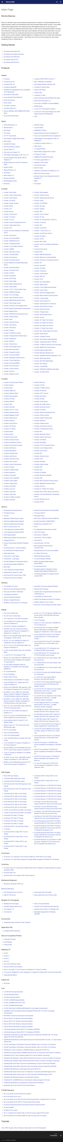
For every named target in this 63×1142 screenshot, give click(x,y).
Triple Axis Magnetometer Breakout (14, 521)
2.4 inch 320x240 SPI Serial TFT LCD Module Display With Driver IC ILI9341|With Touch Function (47, 636)
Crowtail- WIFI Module (40, 364)
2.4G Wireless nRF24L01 (11, 594)
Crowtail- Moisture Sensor (11, 322)
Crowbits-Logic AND (10, 486)
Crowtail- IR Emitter (39, 268)
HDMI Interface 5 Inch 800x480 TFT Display (16, 680)
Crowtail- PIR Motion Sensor (12, 243)
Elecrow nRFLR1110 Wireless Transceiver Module (18, 1018)
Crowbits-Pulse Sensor (41, 401)
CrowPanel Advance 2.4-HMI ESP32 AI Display (47, 785)
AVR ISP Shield (38, 168)
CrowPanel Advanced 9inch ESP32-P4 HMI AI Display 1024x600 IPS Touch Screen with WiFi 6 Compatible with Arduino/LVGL (47, 835)
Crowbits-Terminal (9, 467)
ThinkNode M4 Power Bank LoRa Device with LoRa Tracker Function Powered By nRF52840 (30, 1066)
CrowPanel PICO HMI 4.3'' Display (13, 823)
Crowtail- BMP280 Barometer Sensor (14, 300)
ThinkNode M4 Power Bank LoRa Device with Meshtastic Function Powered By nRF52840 (29, 1063)
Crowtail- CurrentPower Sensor (43, 233)
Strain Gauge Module (10, 535)
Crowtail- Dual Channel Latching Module (45, 339)
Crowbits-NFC (38, 431)
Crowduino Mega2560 (10, 87)
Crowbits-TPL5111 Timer (11, 410)
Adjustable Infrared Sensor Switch (13, 518)
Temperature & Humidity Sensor (13, 510)
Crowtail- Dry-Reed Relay (11, 254)
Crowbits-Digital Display (41, 464)
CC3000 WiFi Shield (9, 144)
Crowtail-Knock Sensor (40, 249)
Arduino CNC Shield (39, 90)
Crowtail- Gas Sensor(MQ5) (12, 355)
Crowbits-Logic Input (10, 494)
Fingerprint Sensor (9, 540)
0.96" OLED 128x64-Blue (11, 613)
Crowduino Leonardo (10, 105)
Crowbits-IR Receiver (40, 390)
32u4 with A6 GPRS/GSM (11, 116)
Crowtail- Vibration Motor (11, 316)
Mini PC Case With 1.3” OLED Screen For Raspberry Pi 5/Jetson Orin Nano (25, 969)
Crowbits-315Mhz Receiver (42, 388)
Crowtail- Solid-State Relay (11, 267)
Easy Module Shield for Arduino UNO (44, 84)
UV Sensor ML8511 (39, 513)
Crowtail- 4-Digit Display (41, 298)
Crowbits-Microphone (10, 450)
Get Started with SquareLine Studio (14, 54)
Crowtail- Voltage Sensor (41, 312)
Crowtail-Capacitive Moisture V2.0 (44, 353)
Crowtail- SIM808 (9, 249)
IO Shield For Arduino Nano (42, 87)
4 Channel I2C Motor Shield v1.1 (43, 143)
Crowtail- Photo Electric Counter (43, 306)
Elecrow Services (7, 889)
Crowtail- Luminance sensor (42, 336)
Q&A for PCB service (10, 895)
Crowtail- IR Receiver (40, 271)
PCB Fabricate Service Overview (13, 892)
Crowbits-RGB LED (39, 382)
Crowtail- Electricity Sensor (42, 309)
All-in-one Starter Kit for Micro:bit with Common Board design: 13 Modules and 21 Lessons (30, 1099)
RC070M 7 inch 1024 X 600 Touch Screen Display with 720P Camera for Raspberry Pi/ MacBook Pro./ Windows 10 (16, 631)
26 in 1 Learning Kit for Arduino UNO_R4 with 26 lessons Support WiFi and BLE (26, 1113)
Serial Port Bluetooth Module (12, 597)
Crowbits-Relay (8, 388)
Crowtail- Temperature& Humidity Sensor (15, 336)
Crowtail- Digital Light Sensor (12, 225)
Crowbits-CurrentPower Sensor (43, 426)
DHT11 (36, 526)
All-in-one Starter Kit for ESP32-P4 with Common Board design (22, 1102)
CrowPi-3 (6, 961)
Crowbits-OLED (38, 459)
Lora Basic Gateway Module (12, 997)
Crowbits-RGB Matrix (40, 442)
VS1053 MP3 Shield (40, 165)
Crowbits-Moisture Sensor (41, 499)
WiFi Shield (7, 130)
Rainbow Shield (8, 167)
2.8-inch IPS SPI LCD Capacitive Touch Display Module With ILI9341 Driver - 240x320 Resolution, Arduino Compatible (47, 691)
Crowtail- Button (8, 206)
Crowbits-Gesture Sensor (41, 456)
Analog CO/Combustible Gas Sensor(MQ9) (46, 510)
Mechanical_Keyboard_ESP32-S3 (13, 884)
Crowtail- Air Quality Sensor (12, 260)
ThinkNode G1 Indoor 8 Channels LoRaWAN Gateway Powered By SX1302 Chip (26, 1050)
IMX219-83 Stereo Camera (42, 173)
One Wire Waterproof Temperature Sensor (16, 561)
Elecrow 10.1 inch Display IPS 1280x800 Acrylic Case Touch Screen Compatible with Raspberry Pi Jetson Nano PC (17, 660)
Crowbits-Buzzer (9, 385)
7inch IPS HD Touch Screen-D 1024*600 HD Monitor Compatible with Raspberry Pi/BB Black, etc (46, 758)
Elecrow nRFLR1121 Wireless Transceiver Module (18, 1021)
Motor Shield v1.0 (9, 175)
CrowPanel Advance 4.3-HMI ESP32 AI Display (47, 793)
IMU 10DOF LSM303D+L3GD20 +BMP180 (46, 518)
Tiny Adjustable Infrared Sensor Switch (45, 529)
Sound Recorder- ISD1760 (41, 543)
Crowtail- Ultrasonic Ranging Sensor (44, 293)
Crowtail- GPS (8, 228)
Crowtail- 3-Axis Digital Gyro (12, 360)
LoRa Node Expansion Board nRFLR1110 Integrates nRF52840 (22, 1032)
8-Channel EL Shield (40, 154)
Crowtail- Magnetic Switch (11, 374)
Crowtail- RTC (38, 263)
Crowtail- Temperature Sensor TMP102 (45, 342)
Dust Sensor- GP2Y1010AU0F (42, 537)
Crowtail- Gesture (39, 317)
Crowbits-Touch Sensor (10, 423)
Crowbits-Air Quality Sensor (42, 404)
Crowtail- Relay (8, 319)
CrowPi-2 (6, 956)
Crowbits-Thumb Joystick (41, 415)
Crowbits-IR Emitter (9, 500)
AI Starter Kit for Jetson (10, 1110)
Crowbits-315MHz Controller (12, 497)
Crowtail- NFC (38, 225)
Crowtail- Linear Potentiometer (12, 195)
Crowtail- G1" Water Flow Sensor (43, 328)
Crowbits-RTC (38, 453)
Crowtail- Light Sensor (10, 325)
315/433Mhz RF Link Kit (11, 586)
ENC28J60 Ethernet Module (42, 556)
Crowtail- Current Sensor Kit (42, 301)
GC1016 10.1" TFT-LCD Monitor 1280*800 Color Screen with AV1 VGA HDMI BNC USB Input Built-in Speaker (47, 615)
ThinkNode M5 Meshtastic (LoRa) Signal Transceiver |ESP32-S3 (22, 1069)
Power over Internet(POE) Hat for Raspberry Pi (47, 136)
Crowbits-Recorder (9, 407)
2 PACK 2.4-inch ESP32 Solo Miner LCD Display (17, 810)
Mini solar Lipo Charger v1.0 (12, 152)
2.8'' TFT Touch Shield (10, 136)
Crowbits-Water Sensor (10, 418)
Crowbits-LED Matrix (40, 439)
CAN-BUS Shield (39, 125)
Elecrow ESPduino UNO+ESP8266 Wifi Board (47, 98)
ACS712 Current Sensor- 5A (12, 526)
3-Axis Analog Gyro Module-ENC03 (14, 570)
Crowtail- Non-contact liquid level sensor (46, 331)
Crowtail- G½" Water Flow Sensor (43, 323)
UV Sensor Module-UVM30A (42, 559)
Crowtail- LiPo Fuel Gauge (11, 295)
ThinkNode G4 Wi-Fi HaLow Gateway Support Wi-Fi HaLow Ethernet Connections (27, 1055)
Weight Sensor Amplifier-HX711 (43, 524)
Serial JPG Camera (39, 532)
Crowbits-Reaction (9, 420)
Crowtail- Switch (39, 200)
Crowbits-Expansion (9, 472)
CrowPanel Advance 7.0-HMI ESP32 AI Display (47, 799)
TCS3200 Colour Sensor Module (13, 578)
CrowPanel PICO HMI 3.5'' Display (13, 821)
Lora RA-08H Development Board (13, 992)
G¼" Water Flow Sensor (41, 553)
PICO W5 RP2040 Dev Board (12, 964)
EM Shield (7, 183)
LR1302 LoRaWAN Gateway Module (14, 1000)
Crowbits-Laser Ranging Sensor (43, 448)
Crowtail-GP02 (38, 252)
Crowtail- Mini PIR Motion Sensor (13, 297)
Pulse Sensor (38, 540)
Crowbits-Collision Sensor (11, 439)
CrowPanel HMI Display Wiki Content (14, 778)
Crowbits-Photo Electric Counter (13, 445)
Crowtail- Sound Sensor (10, 198)
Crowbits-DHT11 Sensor (41, 393)
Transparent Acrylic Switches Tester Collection (17, 922)
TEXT (35, 116)
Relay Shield (7, 141)
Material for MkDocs (11, 1140)
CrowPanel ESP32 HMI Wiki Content (14, 781)
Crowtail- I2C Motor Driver (11, 270)
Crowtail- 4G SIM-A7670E (41, 372)
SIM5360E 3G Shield (40, 130)
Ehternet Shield (8, 127)
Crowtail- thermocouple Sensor (43, 314)
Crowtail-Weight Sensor (10, 311)
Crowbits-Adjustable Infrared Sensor (44, 483)
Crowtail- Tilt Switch (9, 217)
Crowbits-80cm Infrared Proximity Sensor (46, 480)
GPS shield (7, 133)
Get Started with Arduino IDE (12, 51)
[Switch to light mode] (56, 2)
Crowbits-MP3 (8, 404)
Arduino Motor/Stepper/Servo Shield (44, 151)
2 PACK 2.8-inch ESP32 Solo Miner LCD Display (17, 812)
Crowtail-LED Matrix (40, 236)
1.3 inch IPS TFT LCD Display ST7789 (14, 655)
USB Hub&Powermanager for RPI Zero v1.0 (16, 155)
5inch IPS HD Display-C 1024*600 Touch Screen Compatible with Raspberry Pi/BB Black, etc (48, 744)
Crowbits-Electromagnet (11, 396)
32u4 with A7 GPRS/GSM (11, 94)
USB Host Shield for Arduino (12, 147)
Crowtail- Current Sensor (41, 273)
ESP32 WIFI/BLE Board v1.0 (42, 101)
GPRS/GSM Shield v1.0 (10, 125)
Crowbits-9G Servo (39, 486)
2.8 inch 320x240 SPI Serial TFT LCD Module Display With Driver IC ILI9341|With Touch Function (47, 643)
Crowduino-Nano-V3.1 (10, 108)
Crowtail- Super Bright (10, 281)
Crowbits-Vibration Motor (11, 393)
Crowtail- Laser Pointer (40, 290)
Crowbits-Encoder (39, 399)
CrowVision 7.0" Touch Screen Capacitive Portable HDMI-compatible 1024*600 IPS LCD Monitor (31, 859)
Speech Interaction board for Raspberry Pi (46, 133)
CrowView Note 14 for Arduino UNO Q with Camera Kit (19, 875)
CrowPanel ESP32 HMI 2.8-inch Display (15, 796)
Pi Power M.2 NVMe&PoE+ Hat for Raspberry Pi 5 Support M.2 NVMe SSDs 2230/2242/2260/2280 (32, 972)
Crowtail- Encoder (9, 330)
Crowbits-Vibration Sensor (11, 412)
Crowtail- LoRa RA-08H (40, 366)
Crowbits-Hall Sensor (10, 448)
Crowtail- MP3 (38, 211)
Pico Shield (37, 183)
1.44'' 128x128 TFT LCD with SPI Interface (16, 618)
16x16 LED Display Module (11, 735)
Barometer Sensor (39, 516)
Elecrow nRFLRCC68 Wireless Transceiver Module (18, 1026)
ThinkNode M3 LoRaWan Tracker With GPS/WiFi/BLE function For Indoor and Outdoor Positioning (31, 1061)
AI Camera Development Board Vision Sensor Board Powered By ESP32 (24, 1105)
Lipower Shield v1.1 (9, 149)
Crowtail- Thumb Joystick (11, 203)
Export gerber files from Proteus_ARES (45, 895)
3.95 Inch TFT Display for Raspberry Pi (15, 626)
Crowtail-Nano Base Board (11, 349)
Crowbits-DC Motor (9, 399)
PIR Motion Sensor (9, 513)
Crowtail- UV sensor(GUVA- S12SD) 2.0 (45, 219)
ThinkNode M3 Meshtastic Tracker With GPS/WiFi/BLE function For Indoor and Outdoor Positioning (32, 1058)
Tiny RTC (6, 516)
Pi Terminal (7, 829)
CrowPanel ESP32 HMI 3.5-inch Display (15, 799)
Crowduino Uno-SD (9, 81)
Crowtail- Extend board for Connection (45, 303)
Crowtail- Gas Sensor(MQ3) (42, 282)
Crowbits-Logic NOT (10, 491)
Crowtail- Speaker (39, 209)
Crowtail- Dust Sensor (10, 235)
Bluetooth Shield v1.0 (10, 170)
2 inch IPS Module (39, 620)
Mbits (36, 181)
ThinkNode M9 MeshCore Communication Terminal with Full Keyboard (24, 1082)
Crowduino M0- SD (9, 84)
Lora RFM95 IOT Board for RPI (43, 596)
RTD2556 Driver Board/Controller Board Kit (46, 906)
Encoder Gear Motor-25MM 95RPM (44, 521)
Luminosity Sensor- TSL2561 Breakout (15, 548)
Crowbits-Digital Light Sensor (42, 437)
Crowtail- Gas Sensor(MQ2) (12, 238)
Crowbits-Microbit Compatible (43, 475)
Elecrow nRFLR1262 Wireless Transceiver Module (18, 1024)
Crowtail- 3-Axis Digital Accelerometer (45, 287)
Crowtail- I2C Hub (39, 217)
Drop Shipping (8, 942)
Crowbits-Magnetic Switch (11, 415)
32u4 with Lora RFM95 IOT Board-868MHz (46, 103)
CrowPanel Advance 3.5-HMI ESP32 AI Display (47, 791)
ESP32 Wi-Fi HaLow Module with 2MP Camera (47, 605)
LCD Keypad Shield (39, 149)
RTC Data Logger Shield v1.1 (42, 160)
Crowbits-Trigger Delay (10, 483)
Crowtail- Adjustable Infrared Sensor (14, 357)
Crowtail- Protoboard (10, 276)
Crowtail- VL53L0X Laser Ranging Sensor (16, 306)
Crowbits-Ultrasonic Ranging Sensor (44, 412)
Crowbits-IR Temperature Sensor (43, 429)
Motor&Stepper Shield (10, 181)
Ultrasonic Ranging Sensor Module (14, 524)
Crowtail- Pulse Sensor (10, 257)
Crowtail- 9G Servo (9, 371)
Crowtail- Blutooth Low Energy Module (45, 257)
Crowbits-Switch (8, 434)
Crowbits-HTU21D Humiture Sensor (44, 445)
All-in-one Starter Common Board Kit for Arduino (17, 1094)
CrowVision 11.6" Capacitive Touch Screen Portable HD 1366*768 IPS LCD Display (27, 857)
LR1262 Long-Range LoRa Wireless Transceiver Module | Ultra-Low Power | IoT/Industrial (30, 1044)
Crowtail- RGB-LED (39, 276)
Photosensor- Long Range (11, 559)
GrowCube (7, 983)
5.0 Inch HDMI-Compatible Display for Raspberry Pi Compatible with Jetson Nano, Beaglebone (16, 667)
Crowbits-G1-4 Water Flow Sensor (44, 489)
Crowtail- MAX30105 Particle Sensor (44, 347)
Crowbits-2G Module (40, 472)
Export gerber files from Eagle (42, 892)
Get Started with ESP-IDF (11, 59)
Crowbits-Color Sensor (40, 450)
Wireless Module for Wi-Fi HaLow (44, 602)
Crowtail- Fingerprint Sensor (12, 352)
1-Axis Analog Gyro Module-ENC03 (14, 529)
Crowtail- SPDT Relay (10, 278)
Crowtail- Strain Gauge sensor (12, 303)
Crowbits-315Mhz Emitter (11, 470)
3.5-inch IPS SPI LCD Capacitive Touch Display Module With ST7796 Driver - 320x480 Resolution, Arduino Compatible (47, 698)
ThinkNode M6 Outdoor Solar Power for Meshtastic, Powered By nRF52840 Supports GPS (30, 1072)
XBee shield (37, 146)
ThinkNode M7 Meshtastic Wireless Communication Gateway (21, 1077)
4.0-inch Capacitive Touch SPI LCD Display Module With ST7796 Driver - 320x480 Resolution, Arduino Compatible (46, 705)
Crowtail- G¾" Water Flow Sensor (43, 325)
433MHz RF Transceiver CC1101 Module (15, 603)
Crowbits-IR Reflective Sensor (12, 442)
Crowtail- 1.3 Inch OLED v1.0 (42, 230)
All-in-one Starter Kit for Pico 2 (12, 1096)
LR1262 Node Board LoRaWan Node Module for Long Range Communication (25, 1008)
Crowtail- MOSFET (9, 341)
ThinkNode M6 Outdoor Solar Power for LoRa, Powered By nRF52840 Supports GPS (28, 1074)
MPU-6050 (7, 567)
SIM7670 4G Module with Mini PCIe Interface (47, 599)
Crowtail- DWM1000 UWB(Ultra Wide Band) (46, 369)
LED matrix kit (8, 912)
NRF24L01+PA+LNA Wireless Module (15, 589)
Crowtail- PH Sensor (40, 222)
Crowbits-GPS (38, 470)
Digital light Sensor (9, 553)
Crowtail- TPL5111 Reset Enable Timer (15, 289)
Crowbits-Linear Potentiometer (13, 464)
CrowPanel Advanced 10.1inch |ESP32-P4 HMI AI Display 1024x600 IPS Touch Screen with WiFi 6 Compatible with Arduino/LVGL (47, 842)
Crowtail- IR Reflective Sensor (12, 333)
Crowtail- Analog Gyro (10, 338)
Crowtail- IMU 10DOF (40, 241)
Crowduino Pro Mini (39, 95)
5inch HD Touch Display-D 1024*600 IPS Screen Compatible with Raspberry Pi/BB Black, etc (48, 751)
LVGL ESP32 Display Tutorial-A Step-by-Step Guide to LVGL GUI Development (23, 1128)
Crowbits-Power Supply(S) (11, 478)
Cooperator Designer (10, 939)
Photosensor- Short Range (11, 556)
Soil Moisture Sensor (40, 566)
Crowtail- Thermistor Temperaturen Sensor (46, 260)
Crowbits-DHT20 (39, 502)
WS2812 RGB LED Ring (10, 677)
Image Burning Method (10, 975)
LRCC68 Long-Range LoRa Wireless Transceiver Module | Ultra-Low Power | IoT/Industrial (30, 1047)
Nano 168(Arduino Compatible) (43, 81)
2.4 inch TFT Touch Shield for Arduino (44, 109)
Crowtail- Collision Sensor (11, 368)
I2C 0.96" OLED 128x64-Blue (12, 616)
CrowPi (6, 953)
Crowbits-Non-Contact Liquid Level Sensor (46, 491)
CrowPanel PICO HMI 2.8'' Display (13, 818)
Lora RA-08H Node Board (11, 994)
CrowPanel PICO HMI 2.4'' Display (13, 815)
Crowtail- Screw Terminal (41, 214)
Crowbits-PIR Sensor (10, 426)
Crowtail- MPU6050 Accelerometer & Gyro (16, 314)
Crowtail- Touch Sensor (10, 214)
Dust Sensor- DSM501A (41, 535)
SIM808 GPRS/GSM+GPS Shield (43, 157)
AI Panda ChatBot (9, 1107)
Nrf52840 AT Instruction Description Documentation (18, 1015)
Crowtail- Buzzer (8, 211)
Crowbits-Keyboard (39, 420)
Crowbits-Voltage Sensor (41, 423)
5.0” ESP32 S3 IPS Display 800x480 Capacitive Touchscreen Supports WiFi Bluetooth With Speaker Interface (47, 684)
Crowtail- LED (8, 209)
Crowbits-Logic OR (9, 489)
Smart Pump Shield (9, 100)
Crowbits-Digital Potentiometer (43, 418)
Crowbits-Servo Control (10, 461)
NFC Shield (7, 173)
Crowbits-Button (8, 431)
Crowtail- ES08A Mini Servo (12, 241)
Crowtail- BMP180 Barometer (42, 254)
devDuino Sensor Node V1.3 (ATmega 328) (46, 909)
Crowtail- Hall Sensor (10, 327)
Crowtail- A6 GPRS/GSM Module (43, 361)
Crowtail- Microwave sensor (12, 252)
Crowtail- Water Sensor (40, 284)
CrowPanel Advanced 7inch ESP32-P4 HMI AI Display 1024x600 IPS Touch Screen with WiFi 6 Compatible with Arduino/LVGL (47, 828)
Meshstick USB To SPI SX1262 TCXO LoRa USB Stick (19, 1085)
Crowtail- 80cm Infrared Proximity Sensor (46, 295)
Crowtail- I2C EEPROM (40, 203)
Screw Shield (7, 103)
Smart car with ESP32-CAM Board (13, 592)
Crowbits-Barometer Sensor (42, 434)
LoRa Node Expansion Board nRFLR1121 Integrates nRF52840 (22, 1029)
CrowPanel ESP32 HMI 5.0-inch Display (15, 804)
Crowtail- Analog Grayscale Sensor (44, 198)
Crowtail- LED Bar (9, 273)
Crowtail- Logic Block (40, 228)
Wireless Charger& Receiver (12, 600)
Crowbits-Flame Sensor (10, 437)
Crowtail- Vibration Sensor (41, 195)
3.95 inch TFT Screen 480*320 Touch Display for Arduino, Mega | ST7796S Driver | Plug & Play (47, 731)
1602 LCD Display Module (11, 732)
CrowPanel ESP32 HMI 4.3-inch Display (15, 802)
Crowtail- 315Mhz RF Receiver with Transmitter (47, 344)
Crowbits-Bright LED (10, 390)
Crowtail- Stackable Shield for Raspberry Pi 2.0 (47, 355)
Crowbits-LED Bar (39, 385)
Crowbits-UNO (38, 478)
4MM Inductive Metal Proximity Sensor (15, 537)
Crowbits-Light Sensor (10, 456)
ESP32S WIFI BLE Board (41, 589)
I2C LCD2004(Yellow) (10, 671)
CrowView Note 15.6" (10, 872)
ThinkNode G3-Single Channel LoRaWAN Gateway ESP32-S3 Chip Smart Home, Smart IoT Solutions (32, 1052)
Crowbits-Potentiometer (11, 453)
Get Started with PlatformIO (12, 57)
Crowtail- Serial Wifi (40, 265)
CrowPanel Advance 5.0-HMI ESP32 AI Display (47, 796)
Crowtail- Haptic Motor (10, 286)
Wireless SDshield (9, 178)
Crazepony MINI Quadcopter (12, 931)
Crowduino (7, 79)
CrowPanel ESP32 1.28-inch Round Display (16, 826)
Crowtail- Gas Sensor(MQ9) (12, 363)
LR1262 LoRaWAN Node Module (13, 1005)
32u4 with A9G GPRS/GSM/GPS (13, 97)
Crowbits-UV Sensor (40, 410)
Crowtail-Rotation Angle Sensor (13, 284)
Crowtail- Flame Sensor (10, 344)
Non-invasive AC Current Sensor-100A (15, 575)
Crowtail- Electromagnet (41, 192)
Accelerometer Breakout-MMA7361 (14, 564)
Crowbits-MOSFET (9, 401)
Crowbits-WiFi (38, 467)
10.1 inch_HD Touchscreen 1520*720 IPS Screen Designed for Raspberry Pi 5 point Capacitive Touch (46, 765)
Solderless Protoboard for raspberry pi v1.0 (46, 170)
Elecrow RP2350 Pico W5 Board (13, 967)
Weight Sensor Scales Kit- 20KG (13, 572)
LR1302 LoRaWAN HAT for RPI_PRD (14, 1002)
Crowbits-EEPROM (39, 461)
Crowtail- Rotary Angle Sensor (12, 346)
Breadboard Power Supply (11, 903)
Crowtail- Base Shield (10, 192)
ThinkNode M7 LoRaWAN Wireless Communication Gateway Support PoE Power (27, 1080)
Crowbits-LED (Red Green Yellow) (13, 382)
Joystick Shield (38, 127)
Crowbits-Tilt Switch (9, 429)
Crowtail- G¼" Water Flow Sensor (43, 320)
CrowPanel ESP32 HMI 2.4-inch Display (15, 793)
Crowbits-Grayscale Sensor (42, 407)
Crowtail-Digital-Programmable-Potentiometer (17, 308)
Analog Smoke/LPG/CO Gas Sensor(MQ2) (46, 550)
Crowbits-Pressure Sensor (11, 459)
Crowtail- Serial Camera (41, 333)
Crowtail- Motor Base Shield (42, 358)
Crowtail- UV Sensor (9, 200)
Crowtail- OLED (38, 279)
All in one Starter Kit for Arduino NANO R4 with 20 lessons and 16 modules (25, 1115)
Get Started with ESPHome (11, 62)
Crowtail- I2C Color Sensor (11, 366)
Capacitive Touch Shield (41, 162)
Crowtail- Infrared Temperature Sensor (15, 222)
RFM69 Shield (38, 106)
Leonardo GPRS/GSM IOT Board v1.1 (44, 79)
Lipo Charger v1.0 (9, 909)
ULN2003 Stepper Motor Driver (13, 906)
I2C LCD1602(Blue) (9, 674)
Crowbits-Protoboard (10, 475)
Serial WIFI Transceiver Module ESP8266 (46, 586)
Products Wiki (8, 944)
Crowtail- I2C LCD (9, 219)
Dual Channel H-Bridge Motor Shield (14, 138)
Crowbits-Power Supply (10, 480)
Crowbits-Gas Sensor (40, 396)
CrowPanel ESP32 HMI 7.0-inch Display (15, 807)
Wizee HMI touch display (11, 776)
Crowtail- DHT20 (39, 239)
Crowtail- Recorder (39, 206)
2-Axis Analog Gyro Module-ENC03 (14, 532)
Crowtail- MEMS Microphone (12, 292)
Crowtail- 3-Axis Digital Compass (13, 246)
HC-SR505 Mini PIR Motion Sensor (14, 550)
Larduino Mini (38, 92)
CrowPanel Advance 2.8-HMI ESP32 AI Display (47, 788)
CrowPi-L (6, 958)
